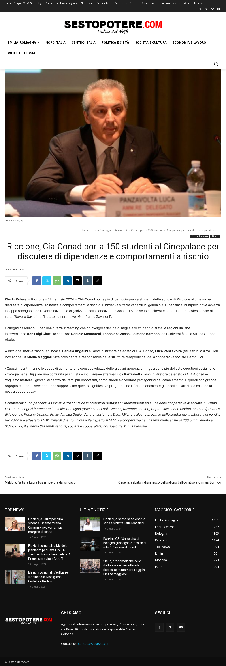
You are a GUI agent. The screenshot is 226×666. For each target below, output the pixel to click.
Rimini (215, 236)
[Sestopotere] (113, 27)
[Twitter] (206, 9)
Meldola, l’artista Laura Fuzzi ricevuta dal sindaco (40, 482)
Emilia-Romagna (102, 230)
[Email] (77, 280)
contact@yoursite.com (94, 643)
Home (85, 230)
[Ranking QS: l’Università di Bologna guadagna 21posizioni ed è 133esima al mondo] (90, 544)
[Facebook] (194, 9)
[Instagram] (200, 9)
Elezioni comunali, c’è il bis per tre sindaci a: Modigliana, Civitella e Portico (49, 577)
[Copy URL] (97, 280)
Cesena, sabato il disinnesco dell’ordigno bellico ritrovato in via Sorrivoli (169, 482)
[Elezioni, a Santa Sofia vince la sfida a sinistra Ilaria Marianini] (90, 524)
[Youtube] (218, 9)
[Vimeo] (212, 9)
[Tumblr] (87, 280)
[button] (216, 63)
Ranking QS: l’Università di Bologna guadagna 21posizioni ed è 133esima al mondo (124, 543)
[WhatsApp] (57, 280)
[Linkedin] (67, 280)
